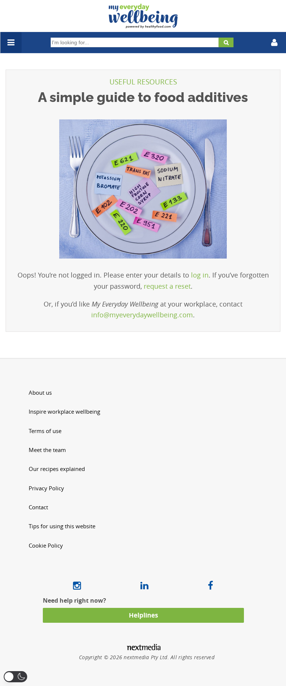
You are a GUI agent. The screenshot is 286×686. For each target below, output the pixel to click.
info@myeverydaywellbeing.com (142, 314)
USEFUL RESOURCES (143, 82)
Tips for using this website (62, 526)
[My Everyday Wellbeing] (143, 24)
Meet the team (47, 450)
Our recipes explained (57, 469)
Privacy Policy (46, 488)
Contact (38, 507)
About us (40, 392)
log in (200, 274)
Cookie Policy (46, 545)
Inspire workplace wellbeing (64, 411)
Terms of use (45, 431)
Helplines (143, 615)
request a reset (167, 286)
